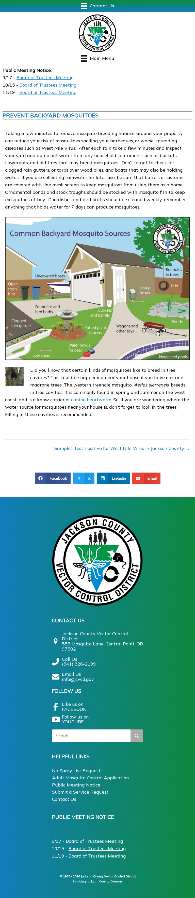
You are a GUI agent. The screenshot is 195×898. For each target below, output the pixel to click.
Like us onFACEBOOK (74, 706)
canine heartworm (91, 400)
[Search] (137, 735)
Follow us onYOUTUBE (75, 719)
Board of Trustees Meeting (45, 77)
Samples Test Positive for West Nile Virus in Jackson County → (122, 448)
